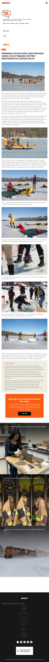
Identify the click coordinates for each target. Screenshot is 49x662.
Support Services (23, 634)
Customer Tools (23, 617)
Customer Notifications (24, 613)
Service (7, 23)
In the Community (23, 620)
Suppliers (24, 632)
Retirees (23, 625)
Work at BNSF (24, 637)
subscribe (24, 413)
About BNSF (23, 606)
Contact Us (23, 610)
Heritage (26, 23)
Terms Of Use (8, 659)
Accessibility (23, 608)
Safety (4, 23)
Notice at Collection (15, 659)
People (17, 23)
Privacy (21, 659)
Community (21, 23)
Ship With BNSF (23, 629)
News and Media (23, 622)
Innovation (12, 23)
